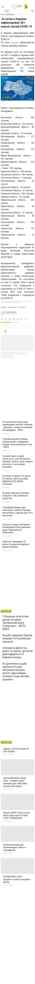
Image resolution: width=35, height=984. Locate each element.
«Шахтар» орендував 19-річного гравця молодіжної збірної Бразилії (15, 544)
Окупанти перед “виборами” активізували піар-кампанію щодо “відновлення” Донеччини (16, 528)
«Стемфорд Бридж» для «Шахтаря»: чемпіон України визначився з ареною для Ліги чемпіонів (17, 511)
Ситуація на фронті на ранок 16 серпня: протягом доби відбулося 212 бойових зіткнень (17, 652)
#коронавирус (12, 307)
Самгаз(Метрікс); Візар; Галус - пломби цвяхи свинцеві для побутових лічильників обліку (15, 782)
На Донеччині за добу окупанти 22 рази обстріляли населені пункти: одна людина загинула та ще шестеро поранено (15, 671)
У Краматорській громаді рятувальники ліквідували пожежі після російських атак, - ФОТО (17, 443)
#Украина (4, 307)
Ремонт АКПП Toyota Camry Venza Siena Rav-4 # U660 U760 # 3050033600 (16, 815)
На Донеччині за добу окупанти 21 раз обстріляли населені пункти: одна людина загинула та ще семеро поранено (17, 461)
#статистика (22, 307)
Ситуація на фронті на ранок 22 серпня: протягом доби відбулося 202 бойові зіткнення (16, 479)
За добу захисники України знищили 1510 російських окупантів (17, 638)
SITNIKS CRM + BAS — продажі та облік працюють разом (17, 879)
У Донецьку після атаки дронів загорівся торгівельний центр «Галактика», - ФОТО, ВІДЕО (15, 623)
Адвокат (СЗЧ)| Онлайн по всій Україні (16, 750)
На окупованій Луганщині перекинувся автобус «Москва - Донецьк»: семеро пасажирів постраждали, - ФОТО (17, 426)
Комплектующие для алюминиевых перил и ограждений (14, 847)
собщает (14, 42)
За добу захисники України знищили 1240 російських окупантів (15, 496)
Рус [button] (7, 11)
